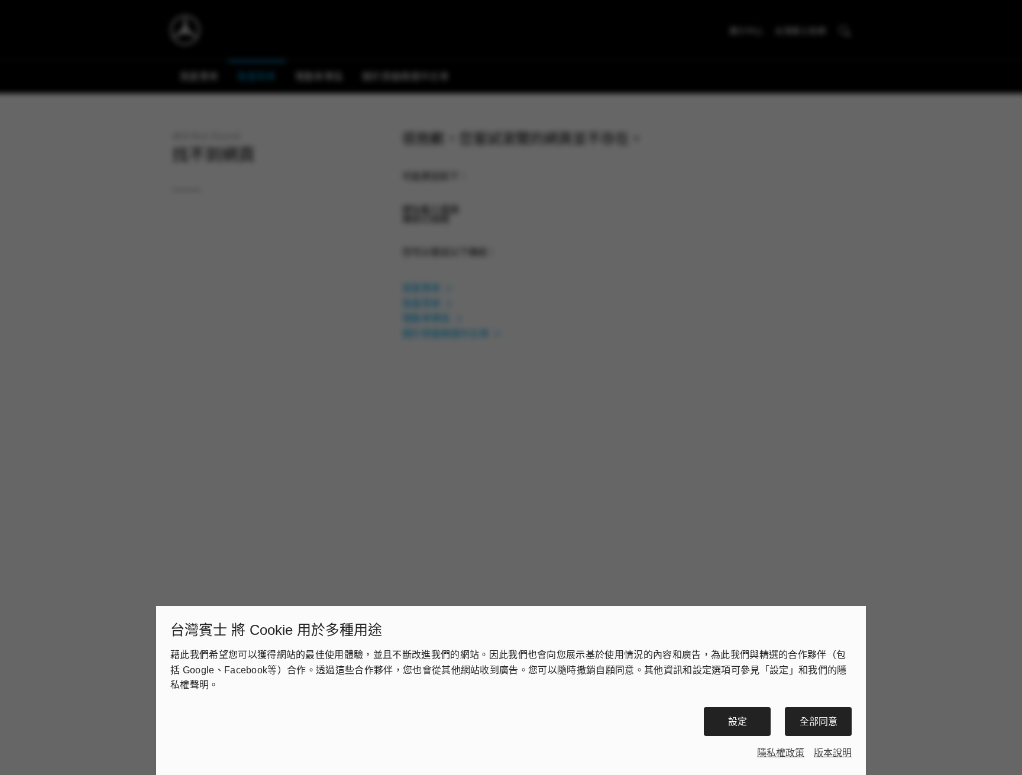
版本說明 (833, 753)
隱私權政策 (780, 753)
